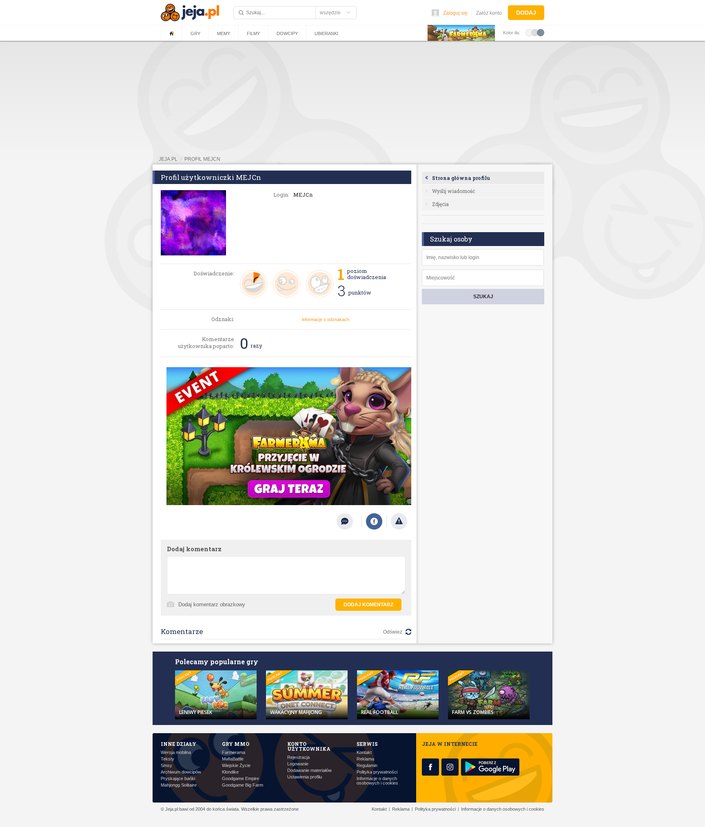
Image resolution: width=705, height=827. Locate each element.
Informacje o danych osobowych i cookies (377, 780)
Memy (223, 33)
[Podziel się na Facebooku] (374, 521)
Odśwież (392, 632)
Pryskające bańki (178, 778)
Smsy (166, 765)
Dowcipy (287, 33)
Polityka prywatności (377, 772)
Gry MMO (235, 744)
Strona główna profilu (461, 178)
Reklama (365, 759)
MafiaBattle (233, 759)
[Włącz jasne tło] (529, 32)
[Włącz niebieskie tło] (540, 32)
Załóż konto (489, 13)
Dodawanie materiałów (309, 770)
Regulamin (367, 765)
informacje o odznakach (325, 319)
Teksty (167, 759)
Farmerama (233, 752)
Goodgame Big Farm (242, 785)
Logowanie (297, 764)
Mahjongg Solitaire (179, 785)
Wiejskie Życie (236, 765)
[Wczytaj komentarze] (349, 521)
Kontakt (364, 752)
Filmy (253, 33)
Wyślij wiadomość (453, 191)
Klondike (230, 772)
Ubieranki (326, 33)
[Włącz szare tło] (535, 32)
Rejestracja (298, 757)
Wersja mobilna (176, 752)
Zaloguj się (455, 13)
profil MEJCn (202, 159)
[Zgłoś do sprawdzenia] (399, 521)
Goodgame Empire (240, 778)
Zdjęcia (440, 204)
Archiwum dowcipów (181, 772)
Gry (195, 33)
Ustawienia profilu (304, 777)
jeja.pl (168, 159)
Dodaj (526, 12)
